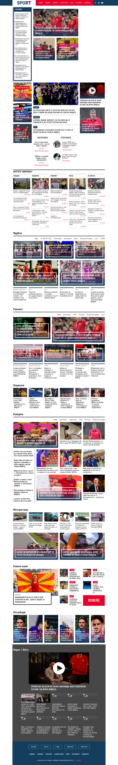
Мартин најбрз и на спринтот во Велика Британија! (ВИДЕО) (96, 525)
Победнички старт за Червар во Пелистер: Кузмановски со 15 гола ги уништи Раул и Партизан (98, 372)
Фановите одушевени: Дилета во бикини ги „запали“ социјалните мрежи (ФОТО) (98, 403)
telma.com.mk (27, 194)
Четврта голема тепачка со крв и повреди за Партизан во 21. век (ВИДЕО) (40, 192)
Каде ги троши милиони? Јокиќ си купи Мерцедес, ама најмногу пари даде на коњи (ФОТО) (40, 202)
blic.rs (29, 203)
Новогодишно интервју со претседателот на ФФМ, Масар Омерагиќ (43, 708)
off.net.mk (102, 223)
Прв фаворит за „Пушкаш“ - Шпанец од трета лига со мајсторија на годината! (74, 731)
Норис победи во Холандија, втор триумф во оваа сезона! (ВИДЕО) (80, 553)
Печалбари (79, 3)
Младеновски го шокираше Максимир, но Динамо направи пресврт (50, 634)
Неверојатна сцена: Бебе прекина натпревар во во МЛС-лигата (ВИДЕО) (19, 403)
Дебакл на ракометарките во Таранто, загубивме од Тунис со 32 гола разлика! (59, 355)
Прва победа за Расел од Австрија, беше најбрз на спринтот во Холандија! (50, 526)
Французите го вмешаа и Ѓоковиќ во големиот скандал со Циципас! (96, 210)
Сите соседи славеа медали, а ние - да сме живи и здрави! (41, 144)
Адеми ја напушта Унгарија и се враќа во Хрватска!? (35, 635)
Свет (96, 238)
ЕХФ (74, 315)
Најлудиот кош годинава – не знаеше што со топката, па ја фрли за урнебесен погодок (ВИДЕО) (90, 732)
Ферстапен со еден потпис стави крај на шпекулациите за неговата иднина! (66, 526)
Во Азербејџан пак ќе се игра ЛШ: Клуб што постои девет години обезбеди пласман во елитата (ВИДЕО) (22, 59)
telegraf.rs (46, 207)
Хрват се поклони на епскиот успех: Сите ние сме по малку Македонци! (21, 208)
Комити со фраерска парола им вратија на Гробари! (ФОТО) (94, 192)
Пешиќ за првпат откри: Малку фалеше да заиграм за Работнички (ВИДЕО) (23, 483)
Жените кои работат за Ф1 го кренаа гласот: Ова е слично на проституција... (77, 203)
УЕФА (103, 238)
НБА (80, 420)
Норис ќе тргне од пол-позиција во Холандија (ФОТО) (35, 525)
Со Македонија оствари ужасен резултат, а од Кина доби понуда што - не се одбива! (39, 213)
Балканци (58, 238)
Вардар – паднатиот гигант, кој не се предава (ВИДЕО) (21, 192)
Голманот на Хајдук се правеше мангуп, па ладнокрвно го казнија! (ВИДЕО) (43, 730)
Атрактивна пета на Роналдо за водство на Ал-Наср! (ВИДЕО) (59, 730)
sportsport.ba (64, 212)
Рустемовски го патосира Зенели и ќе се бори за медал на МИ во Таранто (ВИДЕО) (53, 131)
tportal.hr (28, 212)
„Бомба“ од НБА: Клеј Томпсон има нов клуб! (22, 500)
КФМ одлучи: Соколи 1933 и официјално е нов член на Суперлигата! (92, 470)
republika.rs (46, 196)
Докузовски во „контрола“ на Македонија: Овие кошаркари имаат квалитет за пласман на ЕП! (22, 42)
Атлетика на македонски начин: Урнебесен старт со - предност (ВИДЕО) (95, 219)
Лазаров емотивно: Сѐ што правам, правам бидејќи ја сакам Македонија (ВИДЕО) (21, 33)
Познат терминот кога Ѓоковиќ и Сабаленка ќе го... (98, 588)
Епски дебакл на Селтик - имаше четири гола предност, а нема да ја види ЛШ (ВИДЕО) (22, 16)
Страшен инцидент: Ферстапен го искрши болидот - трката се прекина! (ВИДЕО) (19, 526)
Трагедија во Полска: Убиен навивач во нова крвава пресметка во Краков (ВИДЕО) (51, 403)
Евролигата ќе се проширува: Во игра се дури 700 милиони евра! (70, 442)
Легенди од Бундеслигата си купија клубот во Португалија (81, 295)
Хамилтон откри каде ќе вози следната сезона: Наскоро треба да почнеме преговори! (77, 212)
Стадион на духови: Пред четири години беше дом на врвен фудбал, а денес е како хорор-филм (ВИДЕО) (97, 297)
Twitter (99, 3)
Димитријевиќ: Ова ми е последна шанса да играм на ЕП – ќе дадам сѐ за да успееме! (47, 470)
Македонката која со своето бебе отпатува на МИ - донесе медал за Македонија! (22, 75)
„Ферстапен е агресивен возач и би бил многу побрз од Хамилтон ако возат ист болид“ (77, 222)
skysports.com (27, 219)
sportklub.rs (83, 226)
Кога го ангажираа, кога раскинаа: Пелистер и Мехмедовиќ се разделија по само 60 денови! (32, 330)
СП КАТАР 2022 (46, 238)
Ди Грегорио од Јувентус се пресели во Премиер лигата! (66, 294)
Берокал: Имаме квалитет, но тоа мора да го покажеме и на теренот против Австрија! (51, 121)
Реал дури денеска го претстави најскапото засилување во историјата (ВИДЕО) (21, 50)
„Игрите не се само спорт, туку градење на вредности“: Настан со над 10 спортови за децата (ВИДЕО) (28, 709)
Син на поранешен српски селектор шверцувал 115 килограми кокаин (20, 199)
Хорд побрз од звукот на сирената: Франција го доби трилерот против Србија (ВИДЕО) (23, 463)
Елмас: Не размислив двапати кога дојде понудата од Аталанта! (22, 116)
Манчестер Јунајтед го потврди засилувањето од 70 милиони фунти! (51, 295)
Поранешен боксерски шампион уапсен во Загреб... (75, 602)
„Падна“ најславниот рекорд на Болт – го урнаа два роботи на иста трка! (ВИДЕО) (35, 403)
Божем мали (64, 3)
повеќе (94, 600)
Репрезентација (86, 238)
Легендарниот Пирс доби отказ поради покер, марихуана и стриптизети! (40, 222)
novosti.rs (102, 205)
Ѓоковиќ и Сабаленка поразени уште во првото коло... (75, 575)
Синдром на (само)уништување (55, 217)
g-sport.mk (65, 219)
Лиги (76, 238)
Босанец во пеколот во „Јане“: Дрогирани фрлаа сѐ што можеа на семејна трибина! (58, 208)
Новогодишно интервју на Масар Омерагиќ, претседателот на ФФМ (58, 708)
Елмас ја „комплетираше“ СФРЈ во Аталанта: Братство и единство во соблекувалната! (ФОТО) (20, 632)
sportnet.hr (65, 194)
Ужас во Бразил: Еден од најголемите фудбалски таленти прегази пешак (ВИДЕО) (81, 403)
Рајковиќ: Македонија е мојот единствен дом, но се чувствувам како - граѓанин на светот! (93, 496)
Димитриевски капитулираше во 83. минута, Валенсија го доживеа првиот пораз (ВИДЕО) (21, 25)
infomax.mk (102, 196)
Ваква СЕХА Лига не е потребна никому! (56, 192)
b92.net (47, 217)
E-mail (102, 3)
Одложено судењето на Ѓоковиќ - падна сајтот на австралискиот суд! (95, 201)
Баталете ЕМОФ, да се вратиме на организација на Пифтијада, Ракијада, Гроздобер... (69, 144)
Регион (81, 315)
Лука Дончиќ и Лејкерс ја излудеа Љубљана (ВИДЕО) (23, 492)
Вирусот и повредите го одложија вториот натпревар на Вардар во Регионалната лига (26, 354)
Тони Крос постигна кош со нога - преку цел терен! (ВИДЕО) (90, 706)
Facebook (95, 3)
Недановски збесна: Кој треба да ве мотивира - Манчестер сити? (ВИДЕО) (58, 199)
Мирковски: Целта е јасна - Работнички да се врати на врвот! (24, 473)
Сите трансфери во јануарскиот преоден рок (20, 217)
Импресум (84, 747)
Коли (71, 3)
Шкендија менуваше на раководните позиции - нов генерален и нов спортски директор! (20, 296)
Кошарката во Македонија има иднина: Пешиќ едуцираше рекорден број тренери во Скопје (59, 493)
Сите (36, 238)
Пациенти (87, 3)
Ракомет (47, 3)
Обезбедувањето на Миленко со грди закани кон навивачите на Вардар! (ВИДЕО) (22, 68)
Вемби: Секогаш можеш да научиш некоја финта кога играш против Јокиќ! (23, 454)
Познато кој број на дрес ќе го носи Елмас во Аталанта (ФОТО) (82, 635)
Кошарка (55, 3)
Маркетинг (70, 747)
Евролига (73, 420)
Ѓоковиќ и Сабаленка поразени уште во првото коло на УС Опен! (22, 136)
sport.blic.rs (102, 214)
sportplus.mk (65, 203)
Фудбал (40, 3)
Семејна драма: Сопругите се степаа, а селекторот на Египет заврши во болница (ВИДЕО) (66, 403)
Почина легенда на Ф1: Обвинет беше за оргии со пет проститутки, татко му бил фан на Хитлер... (77, 193)
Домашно (68, 238)
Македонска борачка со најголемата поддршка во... (75, 588)
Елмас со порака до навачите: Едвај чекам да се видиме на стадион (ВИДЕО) (98, 633)
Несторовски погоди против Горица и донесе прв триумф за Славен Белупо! (67, 634)
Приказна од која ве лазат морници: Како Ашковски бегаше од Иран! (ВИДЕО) (91, 102)
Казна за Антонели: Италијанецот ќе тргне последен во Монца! (35, 553)
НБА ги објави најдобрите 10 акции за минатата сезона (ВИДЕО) (74, 707)
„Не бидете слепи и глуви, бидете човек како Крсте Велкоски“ (69, 156)
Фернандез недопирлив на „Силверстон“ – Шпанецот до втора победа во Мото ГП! (82, 526)
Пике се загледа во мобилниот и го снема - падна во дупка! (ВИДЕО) (27, 730)
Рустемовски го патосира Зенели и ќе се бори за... (99, 575)
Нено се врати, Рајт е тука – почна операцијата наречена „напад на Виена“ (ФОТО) (69, 470)
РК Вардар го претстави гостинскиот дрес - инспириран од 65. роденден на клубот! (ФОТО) (89, 354)
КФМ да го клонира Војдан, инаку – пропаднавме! (41, 158)
